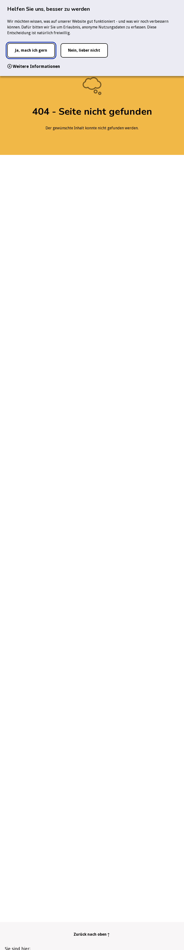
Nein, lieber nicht (84, 50)
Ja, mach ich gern (31, 50)
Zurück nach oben (90, 934)
